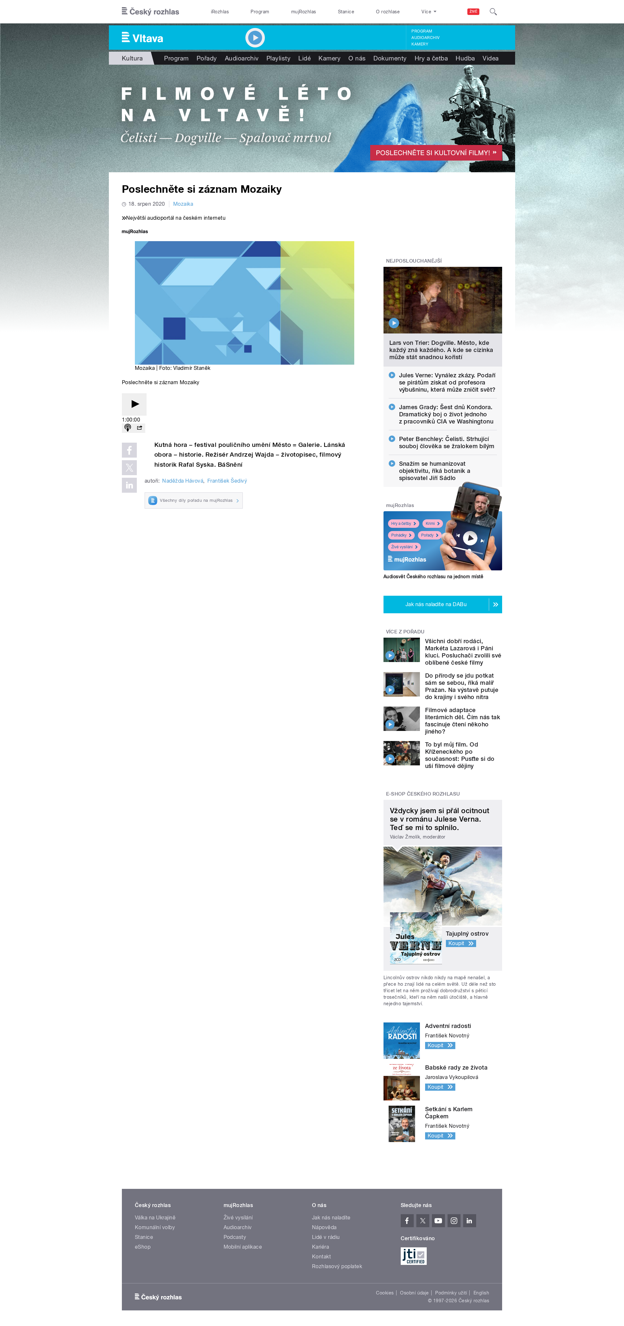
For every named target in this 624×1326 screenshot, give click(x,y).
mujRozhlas (303, 11)
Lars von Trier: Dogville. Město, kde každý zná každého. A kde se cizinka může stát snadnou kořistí (441, 349)
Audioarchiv (425, 37)
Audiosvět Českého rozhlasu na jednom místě (433, 576)
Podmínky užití (451, 1292)
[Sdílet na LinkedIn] (129, 485)
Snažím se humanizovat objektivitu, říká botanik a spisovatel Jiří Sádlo (435, 470)
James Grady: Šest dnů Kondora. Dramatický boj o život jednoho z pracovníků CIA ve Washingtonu (446, 414)
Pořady (207, 58)
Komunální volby (155, 1227)
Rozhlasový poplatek (337, 1266)
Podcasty (235, 1237)
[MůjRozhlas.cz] (135, 232)
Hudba (465, 58)
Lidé (304, 58)
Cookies (385, 1292)
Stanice (346, 11)
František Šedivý (227, 481)
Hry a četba (431, 58)
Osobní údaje (414, 1292)
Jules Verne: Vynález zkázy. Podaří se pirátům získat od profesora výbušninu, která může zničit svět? (447, 382)
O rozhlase (388, 11)
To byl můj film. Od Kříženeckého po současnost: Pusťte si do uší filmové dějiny (460, 755)
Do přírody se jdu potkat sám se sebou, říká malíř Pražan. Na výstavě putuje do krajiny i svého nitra (461, 686)
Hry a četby (401, 523)
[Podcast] (128, 428)
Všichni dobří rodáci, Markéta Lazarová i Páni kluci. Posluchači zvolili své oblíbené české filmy (463, 652)
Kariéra (320, 1247)
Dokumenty (390, 58)
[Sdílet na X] (129, 467)
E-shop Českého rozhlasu (423, 794)
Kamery (419, 44)
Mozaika (183, 204)
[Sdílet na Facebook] (129, 450)
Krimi (430, 523)
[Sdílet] (139, 428)
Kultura (132, 58)
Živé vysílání (402, 547)
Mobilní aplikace (243, 1247)
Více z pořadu (405, 632)
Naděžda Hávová (182, 481)
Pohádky (399, 535)
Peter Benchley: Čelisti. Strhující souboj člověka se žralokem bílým (447, 442)
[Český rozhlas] (150, 11)
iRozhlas (220, 11)
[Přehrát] (134, 404)
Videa (491, 58)
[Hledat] (493, 11)
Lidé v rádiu (326, 1237)
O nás (357, 58)
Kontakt (321, 1257)
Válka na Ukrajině (155, 1218)
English (481, 1292)
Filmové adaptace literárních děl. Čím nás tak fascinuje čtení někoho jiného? (462, 721)
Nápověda (324, 1227)
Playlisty (278, 58)
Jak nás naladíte (331, 1218)
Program (260, 11)
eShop (142, 1247)
